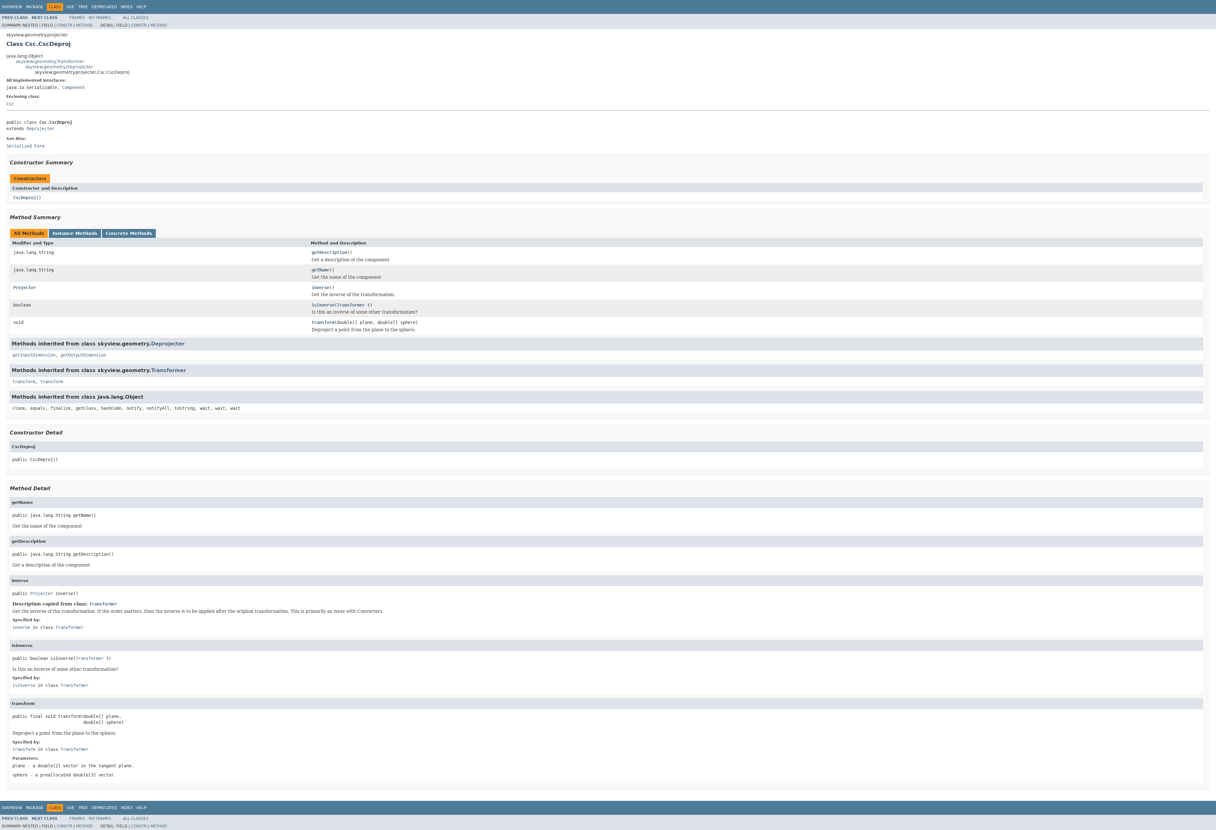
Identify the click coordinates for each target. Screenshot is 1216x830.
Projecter (24, 287)
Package (34, 7)
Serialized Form (25, 146)
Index (127, 7)
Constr (64, 25)
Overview (12, 7)
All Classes (136, 18)
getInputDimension (33, 355)
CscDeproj (24, 197)
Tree (83, 7)
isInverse (323, 304)
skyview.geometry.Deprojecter (59, 66)
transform (323, 322)
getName (320, 269)
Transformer (351, 304)
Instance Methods (75, 233)
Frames (77, 18)
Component (73, 87)
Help (141, 7)
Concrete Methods (129, 233)
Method (84, 25)
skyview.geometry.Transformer (50, 61)
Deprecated (104, 7)
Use (70, 7)
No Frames (100, 18)
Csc (10, 103)
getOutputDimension (83, 355)
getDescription (329, 252)
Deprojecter (40, 128)
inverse (320, 287)
